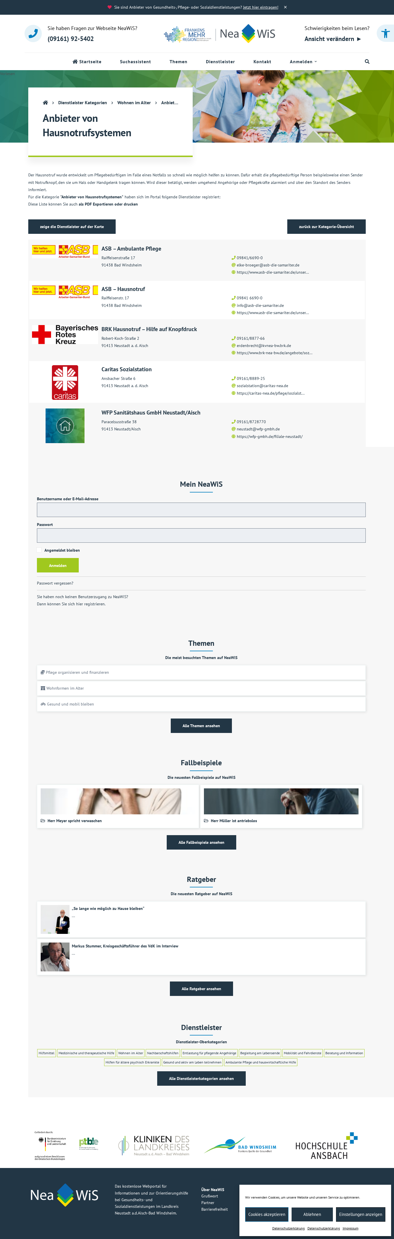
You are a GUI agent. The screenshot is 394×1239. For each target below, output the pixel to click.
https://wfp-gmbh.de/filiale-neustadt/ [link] (270, 436)
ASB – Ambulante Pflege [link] (131, 248)
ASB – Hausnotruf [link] (123, 289)
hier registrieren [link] (90, 604)
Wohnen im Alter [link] (130, 1053)
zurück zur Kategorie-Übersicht (326, 226)
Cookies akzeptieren (266, 1214)
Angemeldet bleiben (62, 550)
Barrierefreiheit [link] (214, 1209)
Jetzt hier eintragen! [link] (260, 7)
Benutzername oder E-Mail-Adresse (67, 498)
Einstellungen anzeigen (360, 1214)
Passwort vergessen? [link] (55, 583)
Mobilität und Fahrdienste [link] (302, 1053)
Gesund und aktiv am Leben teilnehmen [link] (192, 1062)
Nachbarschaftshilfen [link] (163, 1053)
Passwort (45, 524)
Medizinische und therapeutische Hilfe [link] (86, 1053)
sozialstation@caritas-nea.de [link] (262, 385)
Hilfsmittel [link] (47, 1053)
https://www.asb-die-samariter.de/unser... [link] (273, 272)
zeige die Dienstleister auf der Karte (72, 226)
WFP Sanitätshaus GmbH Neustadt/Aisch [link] (151, 412)
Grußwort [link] (209, 1196)
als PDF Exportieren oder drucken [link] (108, 204)
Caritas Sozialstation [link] (127, 369)
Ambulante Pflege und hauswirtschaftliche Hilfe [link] (261, 1062)
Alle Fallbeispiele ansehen (201, 842)
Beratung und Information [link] (344, 1053)
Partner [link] (207, 1202)
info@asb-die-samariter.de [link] (260, 305)
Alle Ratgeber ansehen (201, 988)
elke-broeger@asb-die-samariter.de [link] (268, 265)
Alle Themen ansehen (201, 725)
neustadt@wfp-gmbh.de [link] (258, 429)
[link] (385, 33)
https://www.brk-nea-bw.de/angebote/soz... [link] (274, 352)
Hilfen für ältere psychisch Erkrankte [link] (132, 1062)
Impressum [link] (351, 1228)
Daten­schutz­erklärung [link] (288, 1228)
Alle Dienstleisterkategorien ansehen (201, 1078)
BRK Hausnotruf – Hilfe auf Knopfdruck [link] (149, 329)
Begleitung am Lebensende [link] (260, 1053)
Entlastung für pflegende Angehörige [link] (209, 1053)
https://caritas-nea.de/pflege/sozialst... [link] (271, 393)
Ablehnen (312, 1214)
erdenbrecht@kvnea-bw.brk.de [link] (264, 345)
